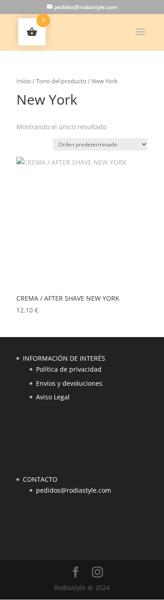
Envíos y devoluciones (69, 383)
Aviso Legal (53, 397)
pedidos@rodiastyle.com (73, 490)
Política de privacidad (69, 369)
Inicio (23, 81)
